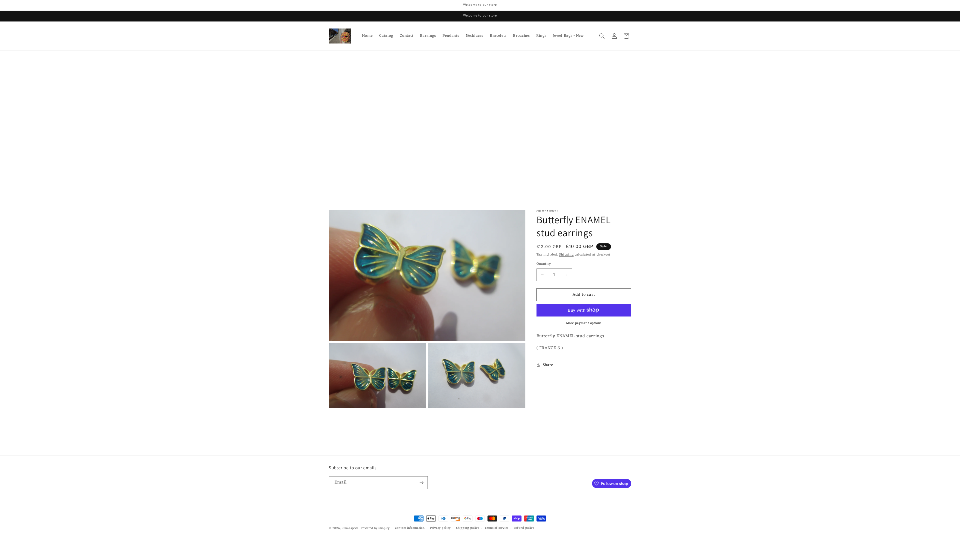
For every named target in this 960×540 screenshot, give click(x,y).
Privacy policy (440, 528)
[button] (602, 36)
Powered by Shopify (375, 528)
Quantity (543, 264)
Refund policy (524, 528)
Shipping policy (467, 528)
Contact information (410, 528)
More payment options (584, 323)
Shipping (566, 255)
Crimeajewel (351, 528)
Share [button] (548, 365)
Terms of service (496, 528)
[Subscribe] (422, 482)
